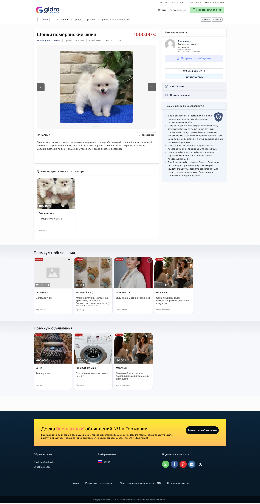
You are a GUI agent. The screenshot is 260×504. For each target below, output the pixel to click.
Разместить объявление (202, 430)
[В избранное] (72, 181)
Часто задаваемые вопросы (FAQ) (140, 483)
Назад (207, 19)
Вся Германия (53, 40)
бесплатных (70, 428)
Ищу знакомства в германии (133, 297)
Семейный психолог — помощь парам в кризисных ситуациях (172, 300)
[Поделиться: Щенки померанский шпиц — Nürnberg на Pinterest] (183, 464)
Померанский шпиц (50, 218)
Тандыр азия (43, 373)
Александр (184, 41)
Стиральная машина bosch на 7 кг (92, 374)
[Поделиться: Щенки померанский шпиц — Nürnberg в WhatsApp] (165, 464)
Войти (162, 10)
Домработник (44, 297)
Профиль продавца (180, 95)
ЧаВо (182, 2)
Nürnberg (41, 40)
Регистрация (177, 10)
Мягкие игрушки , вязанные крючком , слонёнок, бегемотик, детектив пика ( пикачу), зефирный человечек (92, 301)
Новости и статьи (214, 2)
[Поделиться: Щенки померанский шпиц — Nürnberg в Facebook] (174, 464)
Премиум (38, 335)
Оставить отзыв (194, 77)
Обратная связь (167, 2)
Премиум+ (39, 259)
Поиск (44, 19)
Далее (216, 19)
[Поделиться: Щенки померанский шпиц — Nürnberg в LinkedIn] (191, 464)
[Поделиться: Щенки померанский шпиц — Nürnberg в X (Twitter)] (200, 464)
